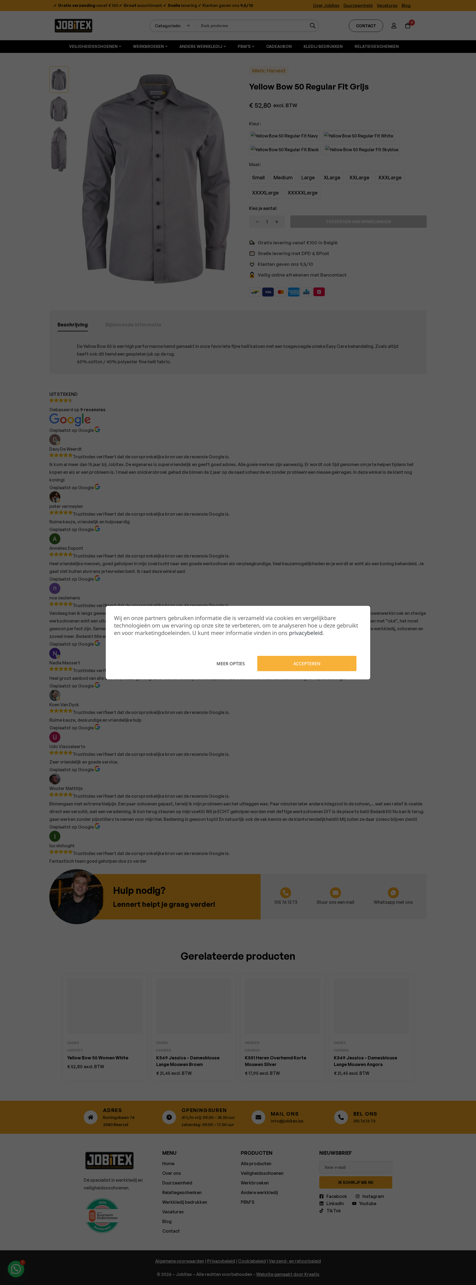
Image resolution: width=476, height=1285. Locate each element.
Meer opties (231, 663)
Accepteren (306, 663)
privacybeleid (306, 632)
